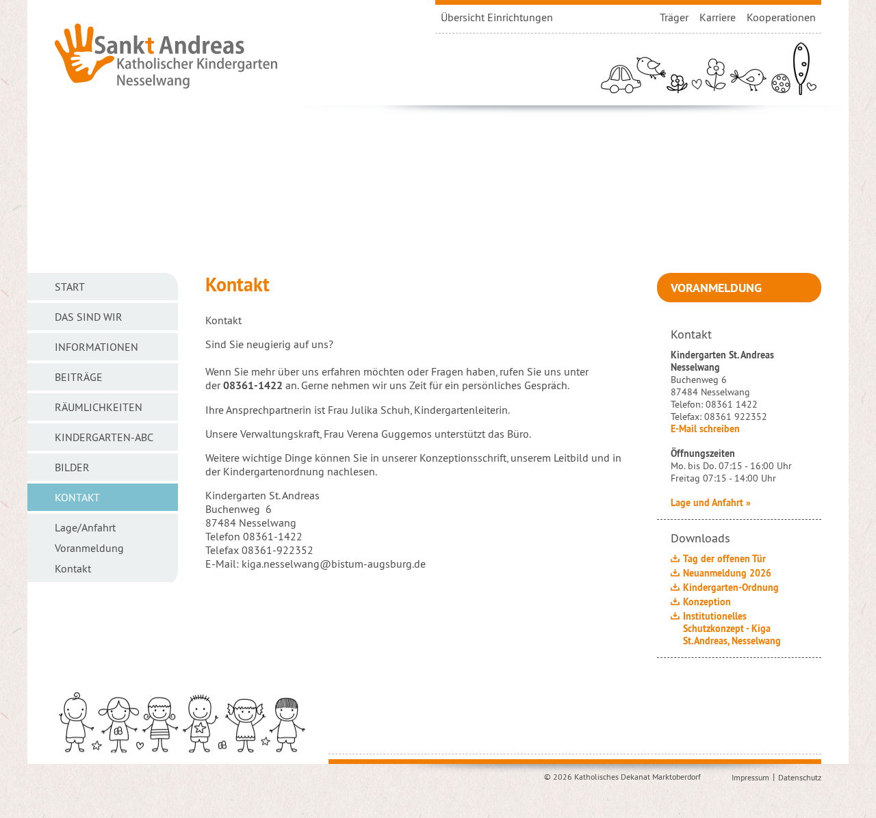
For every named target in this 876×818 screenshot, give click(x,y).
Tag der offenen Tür (724, 559)
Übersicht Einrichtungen (497, 17)
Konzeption (707, 602)
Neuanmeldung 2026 (727, 573)
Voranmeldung (716, 287)
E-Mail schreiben (705, 429)
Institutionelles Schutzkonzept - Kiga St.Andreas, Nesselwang (732, 628)
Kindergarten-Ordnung (731, 587)
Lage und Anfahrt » (711, 503)
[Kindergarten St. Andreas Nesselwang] (166, 54)
